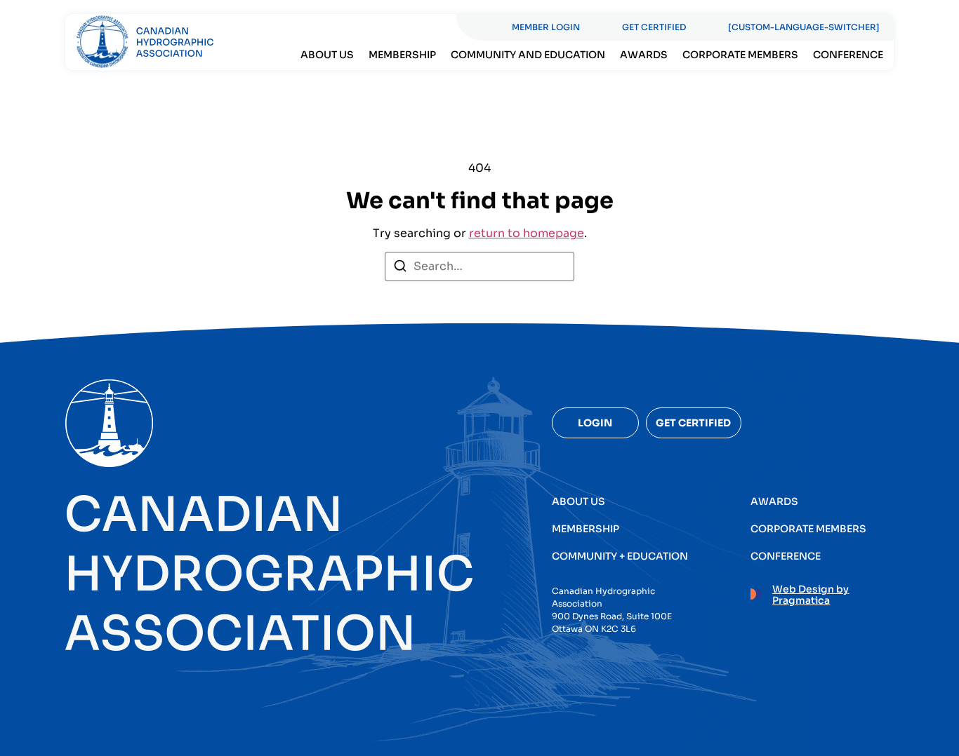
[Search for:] (479, 266)
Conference (848, 54)
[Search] (400, 268)
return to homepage (526, 233)
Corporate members (740, 54)
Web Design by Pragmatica (810, 595)
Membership (402, 54)
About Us (327, 54)
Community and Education (528, 54)
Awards (644, 54)
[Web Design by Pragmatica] (756, 591)
